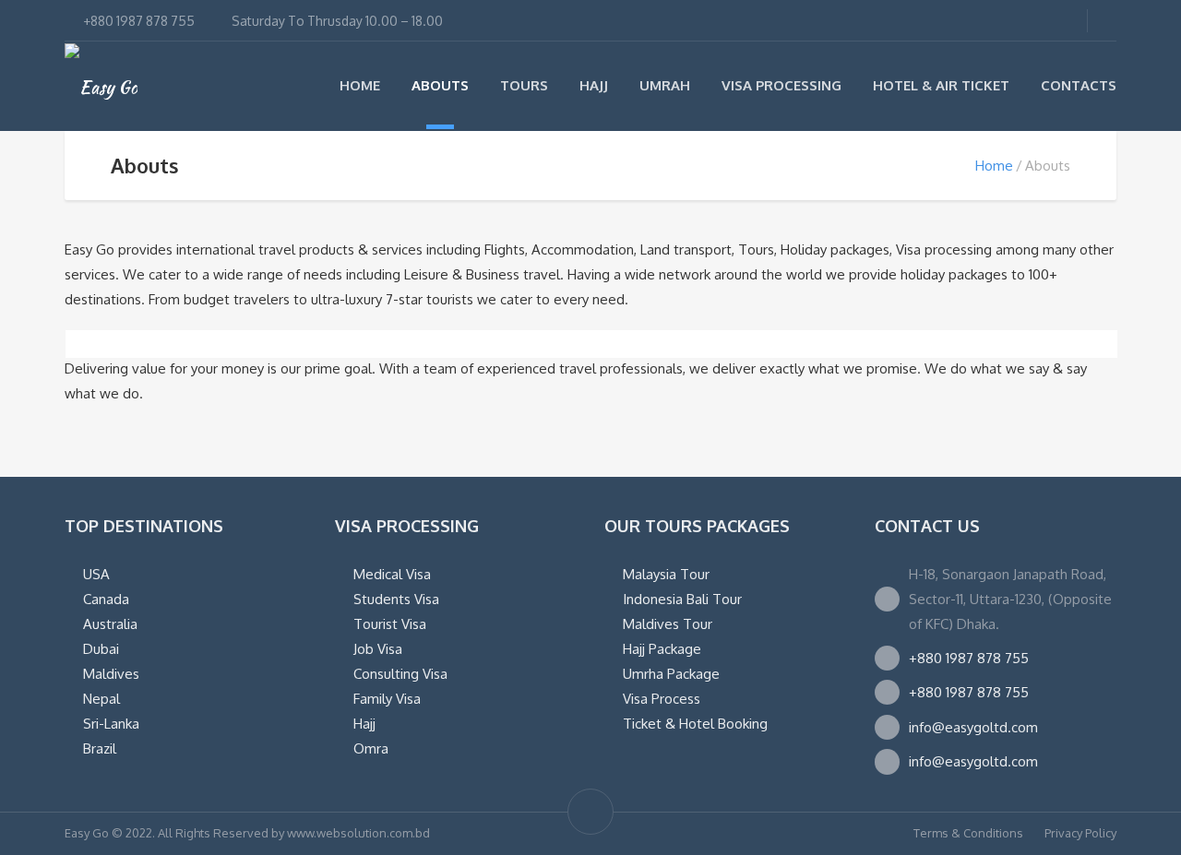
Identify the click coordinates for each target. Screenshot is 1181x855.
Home (360, 85)
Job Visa (377, 649)
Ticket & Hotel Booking (695, 723)
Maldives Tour (667, 624)
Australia (110, 624)
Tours (524, 85)
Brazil (99, 748)
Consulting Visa (400, 674)
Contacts (1078, 85)
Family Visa (387, 698)
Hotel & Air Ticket (941, 85)
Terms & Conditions (968, 832)
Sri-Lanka (111, 723)
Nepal (101, 698)
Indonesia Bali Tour (682, 599)
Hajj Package (662, 649)
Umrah (664, 85)
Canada (106, 599)
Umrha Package (671, 674)
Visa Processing (781, 85)
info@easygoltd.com (973, 727)
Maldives (111, 674)
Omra (370, 748)
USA (96, 574)
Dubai (101, 649)
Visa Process (661, 698)
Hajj (593, 85)
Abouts (440, 85)
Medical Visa (392, 574)
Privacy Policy (1080, 832)
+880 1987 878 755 (969, 658)
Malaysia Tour (666, 574)
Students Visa (396, 599)
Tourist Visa (389, 624)
